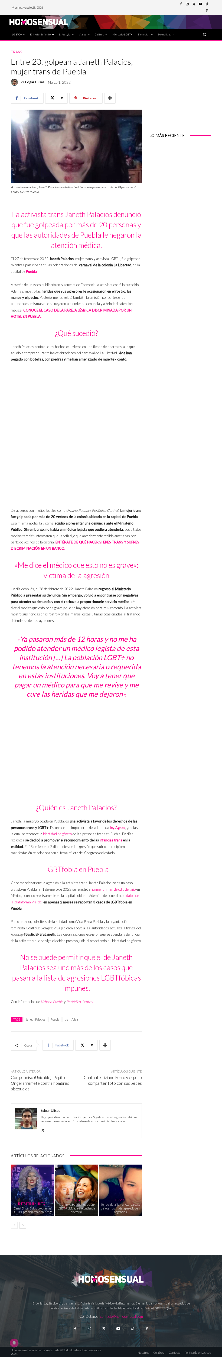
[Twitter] (194, 4)
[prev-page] (14, 1225)
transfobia (71, 1019)
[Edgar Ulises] (15, 82)
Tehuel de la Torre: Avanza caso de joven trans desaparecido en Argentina (120, 1208)
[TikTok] (207, 4)
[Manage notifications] (14, 1343)
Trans (16, 52)
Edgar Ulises (34, 82)
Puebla (55, 1019)
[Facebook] (181, 4)
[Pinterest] (207, 11)
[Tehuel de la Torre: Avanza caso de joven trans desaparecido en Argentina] (120, 1190)
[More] (110, 98)
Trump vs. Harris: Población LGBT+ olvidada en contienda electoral (76, 1208)
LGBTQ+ (76, 1199)
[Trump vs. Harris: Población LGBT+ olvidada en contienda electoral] (76, 1190)
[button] (205, 34)
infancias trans (111, 840)
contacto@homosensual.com (121, 1316)
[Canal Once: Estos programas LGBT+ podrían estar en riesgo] (32, 1190)
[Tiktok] (132, 1328)
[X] (43, 1129)
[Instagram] (187, 4)
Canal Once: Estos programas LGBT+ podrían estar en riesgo (32, 1210)
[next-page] (22, 1225)
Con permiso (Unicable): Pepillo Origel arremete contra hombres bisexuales (40, 1083)
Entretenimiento (31, 1203)
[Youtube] (200, 4)
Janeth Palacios (35, 1019)
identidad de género (57, 834)
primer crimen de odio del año (114, 889)
